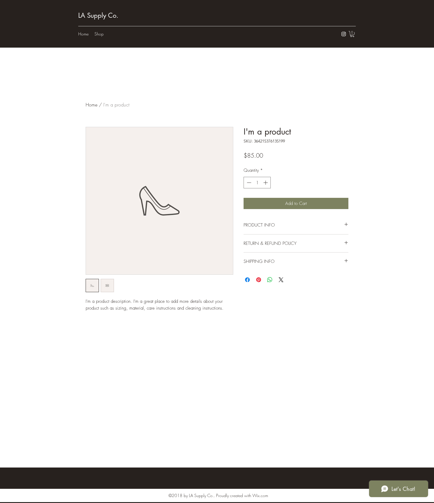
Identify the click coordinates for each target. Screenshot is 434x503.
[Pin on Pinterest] (258, 279)
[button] (352, 34)
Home (91, 104)
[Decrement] (248, 182)
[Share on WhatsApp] (269, 279)
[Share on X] (281, 279)
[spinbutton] (257, 182)
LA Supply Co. (98, 15)
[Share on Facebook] (247, 279)
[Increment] (266, 182)
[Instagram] (344, 34)
